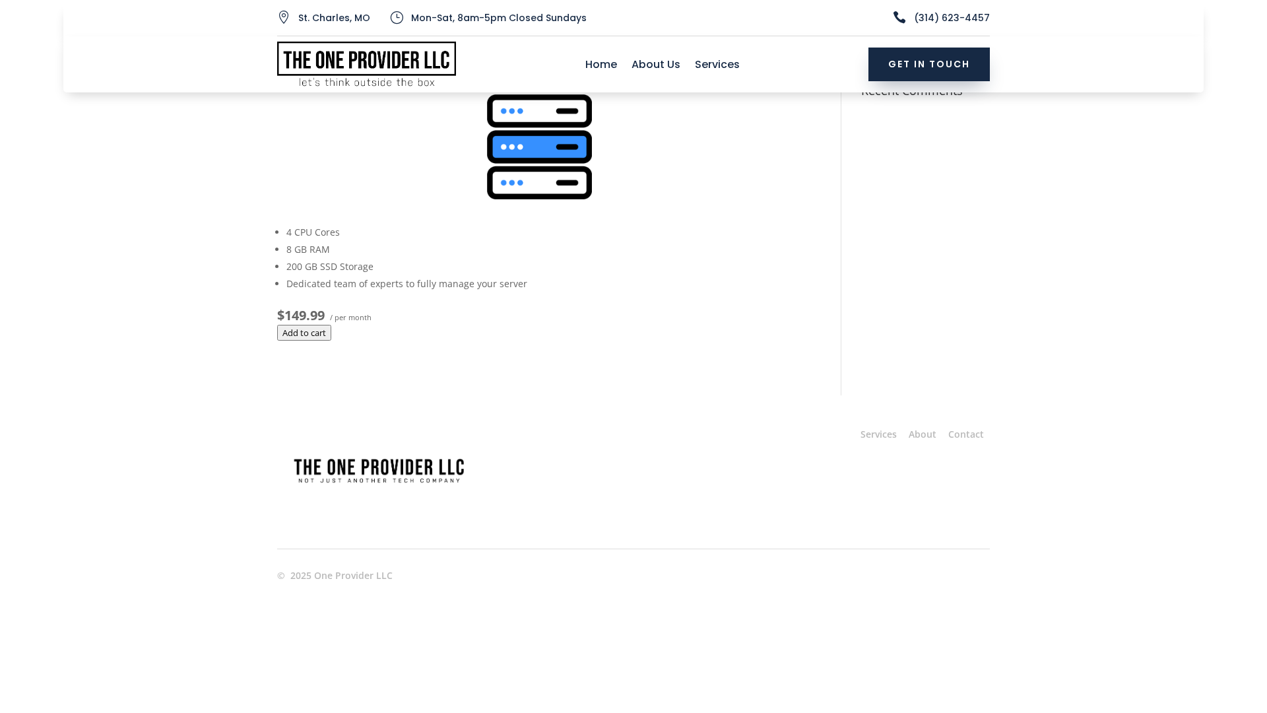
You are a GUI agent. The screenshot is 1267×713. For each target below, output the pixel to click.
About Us (656, 66)
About (922, 434)
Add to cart (304, 333)
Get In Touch (929, 64)
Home (601, 66)
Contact (966, 434)
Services (717, 66)
